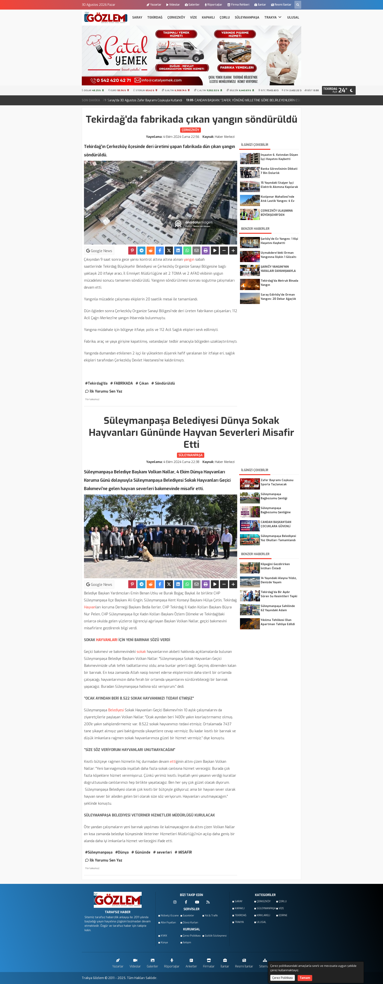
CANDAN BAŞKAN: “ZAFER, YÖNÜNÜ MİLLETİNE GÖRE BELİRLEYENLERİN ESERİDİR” (180, 100)
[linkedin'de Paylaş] (178, 251)
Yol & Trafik (211, 915)
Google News (101, 251)
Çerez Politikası (192, 935)
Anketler (191, 966)
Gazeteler (188, 915)
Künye (164, 942)
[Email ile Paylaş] (196, 251)
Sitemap (265, 966)
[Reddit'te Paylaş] (151, 251)
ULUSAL (293, 17)
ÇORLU (225, 17)
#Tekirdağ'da (96, 383)
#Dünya (122, 852)
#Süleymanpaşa (99, 852)
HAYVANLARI (106, 640)
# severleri (162, 852)
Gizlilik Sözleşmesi (214, 935)
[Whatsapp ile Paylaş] (187, 251)
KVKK (164, 935)
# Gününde (140, 852)
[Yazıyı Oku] (215, 251)
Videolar (174, 5)
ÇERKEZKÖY (176, 17)
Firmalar (209, 966)
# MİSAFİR (183, 852)
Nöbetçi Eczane (170, 915)
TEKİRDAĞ (154, 17)
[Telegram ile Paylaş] (141, 251)
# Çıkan (142, 383)
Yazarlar (155, 5)
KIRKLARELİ (263, 915)
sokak (141, 651)
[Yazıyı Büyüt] (233, 251)
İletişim (187, 942)
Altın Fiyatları (168, 922)
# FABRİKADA (121, 383)
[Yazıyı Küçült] (224, 251)
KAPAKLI (208, 17)
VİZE (193, 17)
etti (172, 761)
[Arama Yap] (297, 5)
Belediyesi (115, 710)
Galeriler (194, 5)
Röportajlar (214, 5)
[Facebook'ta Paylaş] (160, 251)
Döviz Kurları (190, 922)
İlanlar (262, 5)
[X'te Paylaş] (169, 251)
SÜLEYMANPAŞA (247, 17)
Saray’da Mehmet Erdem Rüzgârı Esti (276, 100)
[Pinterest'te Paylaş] (132, 251)
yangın (189, 259)
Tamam (305, 978)
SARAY (137, 17)
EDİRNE (283, 915)
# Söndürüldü (163, 383)
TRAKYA (270, 17)
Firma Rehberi (240, 5)
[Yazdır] (206, 251)
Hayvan (90, 607)
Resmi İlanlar (283, 5)
